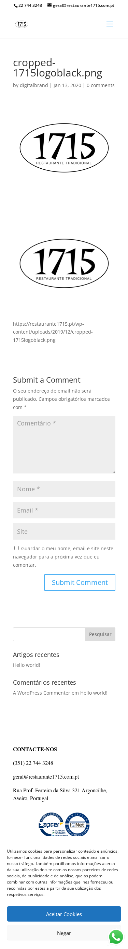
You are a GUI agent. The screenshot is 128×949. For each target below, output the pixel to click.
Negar (64, 932)
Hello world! (26, 665)
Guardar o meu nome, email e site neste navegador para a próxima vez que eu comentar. (63, 556)
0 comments (101, 85)
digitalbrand (34, 85)
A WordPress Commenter (41, 692)
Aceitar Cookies (64, 914)
